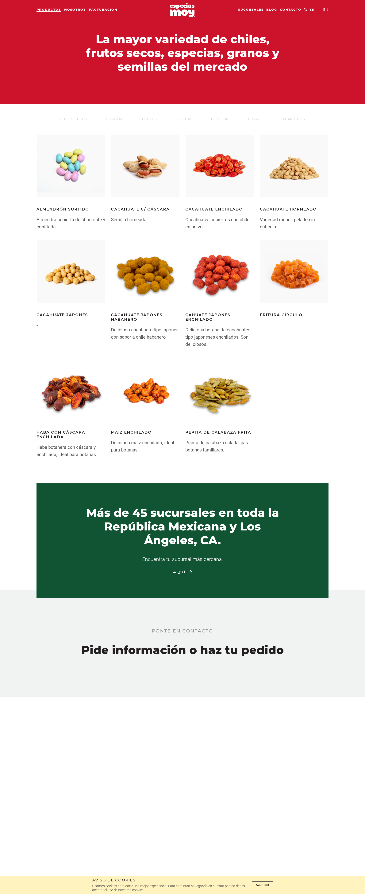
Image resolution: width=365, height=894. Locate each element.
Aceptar (262, 885)
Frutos (149, 119)
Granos (256, 119)
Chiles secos (73, 119)
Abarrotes (293, 119)
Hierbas (184, 119)
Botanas (114, 119)
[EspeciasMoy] (182, 11)
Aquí (180, 571)
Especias (220, 119)
